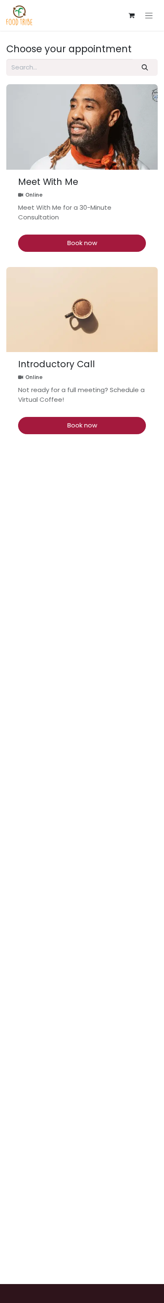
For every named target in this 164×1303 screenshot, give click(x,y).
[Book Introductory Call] (82, 309)
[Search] (145, 67)
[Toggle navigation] (149, 15)
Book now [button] (82, 242)
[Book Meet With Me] (82, 127)
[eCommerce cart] (131, 15)
